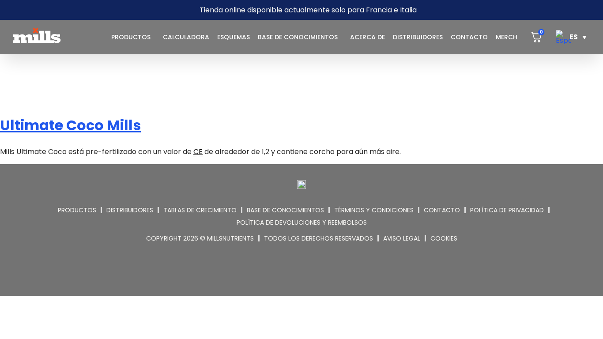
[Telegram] (312, 272)
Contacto (469, 37)
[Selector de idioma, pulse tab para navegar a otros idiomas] (571, 37)
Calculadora (186, 37)
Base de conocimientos (298, 37)
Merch (506, 37)
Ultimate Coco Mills (70, 125)
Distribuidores (418, 37)
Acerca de (367, 37)
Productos (131, 37)
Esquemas (233, 37)
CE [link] (198, 152)
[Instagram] (291, 272)
